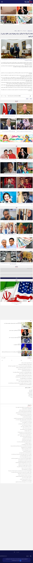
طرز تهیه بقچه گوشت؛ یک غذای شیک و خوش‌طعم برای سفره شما (24, 414)
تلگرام (28, 556)
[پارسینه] (28, 2)
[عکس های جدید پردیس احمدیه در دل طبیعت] (8, 197)
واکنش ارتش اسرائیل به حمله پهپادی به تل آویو (25, 116)
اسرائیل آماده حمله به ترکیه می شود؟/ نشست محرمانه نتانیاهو (24, 473)
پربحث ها (2, 357)
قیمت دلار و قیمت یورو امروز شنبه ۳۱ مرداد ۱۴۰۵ (24, 24)
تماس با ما (17, 552)
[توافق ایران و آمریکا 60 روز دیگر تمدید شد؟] (16, 292)
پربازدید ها (29, 357)
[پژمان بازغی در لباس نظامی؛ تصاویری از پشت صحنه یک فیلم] (8, 182)
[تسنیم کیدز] (16, 139)
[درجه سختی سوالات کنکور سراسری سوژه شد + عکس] (26, 339)
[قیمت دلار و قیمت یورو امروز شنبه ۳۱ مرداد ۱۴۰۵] (24, 20)
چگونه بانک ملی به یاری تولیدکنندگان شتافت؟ (26, 469)
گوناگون (31, 4)
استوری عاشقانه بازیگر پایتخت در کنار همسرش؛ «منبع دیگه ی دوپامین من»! (25, 235)
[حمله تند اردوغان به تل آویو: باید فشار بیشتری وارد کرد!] (8, 108)
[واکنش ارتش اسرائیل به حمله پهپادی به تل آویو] (25, 108)
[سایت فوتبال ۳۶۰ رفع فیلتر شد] (26, 346)
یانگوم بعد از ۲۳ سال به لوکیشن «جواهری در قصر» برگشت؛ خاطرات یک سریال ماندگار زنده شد (25, 175)
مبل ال (31, 397)
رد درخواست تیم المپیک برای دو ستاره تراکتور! (26, 448)
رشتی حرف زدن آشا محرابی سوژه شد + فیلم (26, 425)
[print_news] (5, 95)
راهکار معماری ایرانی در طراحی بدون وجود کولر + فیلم (25, 429)
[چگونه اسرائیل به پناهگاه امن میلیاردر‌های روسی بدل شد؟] (8, 124)
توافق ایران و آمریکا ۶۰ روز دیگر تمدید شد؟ (16, 302)
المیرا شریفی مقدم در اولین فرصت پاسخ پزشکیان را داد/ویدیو (24, 367)
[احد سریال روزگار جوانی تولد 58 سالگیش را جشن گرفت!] (8, 228)
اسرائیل (31, 98)
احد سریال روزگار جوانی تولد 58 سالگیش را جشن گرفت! (25, 369)
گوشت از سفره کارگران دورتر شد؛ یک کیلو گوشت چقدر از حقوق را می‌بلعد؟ (23, 407)
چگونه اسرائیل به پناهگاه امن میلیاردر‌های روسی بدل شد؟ (8, 131)
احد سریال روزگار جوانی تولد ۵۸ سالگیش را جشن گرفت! (9, 234)
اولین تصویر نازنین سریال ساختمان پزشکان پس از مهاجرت (25, 410)
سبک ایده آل (30, 391)
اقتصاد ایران (30, 390)
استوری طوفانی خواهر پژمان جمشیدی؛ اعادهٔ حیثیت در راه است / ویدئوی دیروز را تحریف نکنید (24, 190)
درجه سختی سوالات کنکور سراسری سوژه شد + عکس (15, 337)
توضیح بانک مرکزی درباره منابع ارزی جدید (27, 437)
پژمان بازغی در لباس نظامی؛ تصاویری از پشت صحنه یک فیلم (9, 189)
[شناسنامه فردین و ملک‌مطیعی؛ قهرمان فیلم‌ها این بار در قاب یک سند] (8, 153)
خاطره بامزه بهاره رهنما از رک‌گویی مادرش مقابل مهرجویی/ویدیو (24, 461)
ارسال (16, 278)
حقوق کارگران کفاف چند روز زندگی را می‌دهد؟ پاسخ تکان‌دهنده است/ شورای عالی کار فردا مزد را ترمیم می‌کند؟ (19, 470)
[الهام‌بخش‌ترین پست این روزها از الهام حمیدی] (25, 214)
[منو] (2, 2)
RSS (14, 552)
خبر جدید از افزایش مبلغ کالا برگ (28, 430)
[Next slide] (31, 290)
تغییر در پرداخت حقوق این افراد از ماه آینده (26, 450)
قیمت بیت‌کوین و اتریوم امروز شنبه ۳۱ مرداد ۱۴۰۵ (26, 415)
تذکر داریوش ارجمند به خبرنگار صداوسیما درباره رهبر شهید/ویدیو (24, 376)
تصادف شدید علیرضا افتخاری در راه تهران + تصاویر (26, 159)
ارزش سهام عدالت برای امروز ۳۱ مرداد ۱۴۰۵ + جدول (25, 421)
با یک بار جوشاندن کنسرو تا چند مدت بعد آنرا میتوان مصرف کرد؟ (24, 432)
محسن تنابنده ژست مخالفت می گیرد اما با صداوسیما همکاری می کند (24, 204)
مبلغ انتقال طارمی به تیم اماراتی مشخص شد (26, 408)
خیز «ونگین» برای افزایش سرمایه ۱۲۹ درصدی (26, 477)
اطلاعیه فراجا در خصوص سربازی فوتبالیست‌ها (26, 444)
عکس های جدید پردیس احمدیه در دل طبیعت (10, 203)
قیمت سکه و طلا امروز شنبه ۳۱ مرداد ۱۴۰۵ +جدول (8, 24)
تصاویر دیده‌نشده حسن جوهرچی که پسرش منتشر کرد (25, 364)
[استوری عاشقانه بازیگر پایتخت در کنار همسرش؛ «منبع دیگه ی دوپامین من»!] (25, 228)
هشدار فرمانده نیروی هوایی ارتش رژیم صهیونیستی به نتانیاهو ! (24, 131)
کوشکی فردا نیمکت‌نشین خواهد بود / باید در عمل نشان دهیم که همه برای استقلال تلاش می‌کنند (11, 352)
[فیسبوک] (4, 95)
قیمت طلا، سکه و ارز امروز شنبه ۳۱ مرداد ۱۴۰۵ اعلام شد (25, 433)
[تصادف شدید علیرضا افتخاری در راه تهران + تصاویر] (24, 10)
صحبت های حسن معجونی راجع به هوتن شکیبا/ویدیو (25, 479)
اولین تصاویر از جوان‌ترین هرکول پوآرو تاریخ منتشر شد (9, 174)
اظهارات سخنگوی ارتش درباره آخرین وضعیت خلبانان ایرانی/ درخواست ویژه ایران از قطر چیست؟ (21, 472)
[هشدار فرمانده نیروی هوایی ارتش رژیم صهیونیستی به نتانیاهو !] (25, 124)
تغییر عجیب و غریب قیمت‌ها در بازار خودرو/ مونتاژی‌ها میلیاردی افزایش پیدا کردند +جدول (8, 264)
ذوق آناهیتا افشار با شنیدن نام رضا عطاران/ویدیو (26, 384)
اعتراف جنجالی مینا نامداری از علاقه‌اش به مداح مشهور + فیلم (24, 375)
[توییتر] (1, 95)
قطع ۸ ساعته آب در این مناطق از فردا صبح (26, 422)
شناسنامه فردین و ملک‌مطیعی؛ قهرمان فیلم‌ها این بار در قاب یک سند (8, 160)
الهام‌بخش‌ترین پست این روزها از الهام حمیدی (26, 378)
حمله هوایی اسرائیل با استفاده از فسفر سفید (26, 440)
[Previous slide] (1, 290)
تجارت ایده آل (30, 394)
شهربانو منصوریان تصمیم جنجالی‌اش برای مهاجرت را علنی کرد (25, 411)
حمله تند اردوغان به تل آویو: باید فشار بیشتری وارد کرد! (8, 116)
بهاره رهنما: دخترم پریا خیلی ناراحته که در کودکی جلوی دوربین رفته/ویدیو (23, 476)
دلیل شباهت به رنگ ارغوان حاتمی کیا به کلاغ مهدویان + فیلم (24, 459)
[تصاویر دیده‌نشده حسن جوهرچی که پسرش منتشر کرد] (8, 214)
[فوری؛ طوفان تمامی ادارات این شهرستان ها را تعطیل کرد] (8, 10)
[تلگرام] (2, 95)
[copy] (30, 96)
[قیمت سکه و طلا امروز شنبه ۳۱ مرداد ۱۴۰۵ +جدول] (8, 20)
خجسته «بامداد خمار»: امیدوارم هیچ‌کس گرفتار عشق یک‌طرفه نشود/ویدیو (23, 462)
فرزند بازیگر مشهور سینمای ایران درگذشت (11, 249)
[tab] (17, 304)
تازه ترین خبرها (30, 395)
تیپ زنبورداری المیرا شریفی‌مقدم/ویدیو (27, 370)
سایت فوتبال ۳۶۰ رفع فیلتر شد (17, 344)
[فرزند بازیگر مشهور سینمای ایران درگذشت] (8, 242)
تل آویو (27, 98)
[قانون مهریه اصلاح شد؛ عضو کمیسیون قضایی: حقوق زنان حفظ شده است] (26, 325)
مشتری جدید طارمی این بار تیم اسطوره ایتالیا (26, 439)
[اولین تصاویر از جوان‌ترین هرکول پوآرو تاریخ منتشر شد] (8, 167)
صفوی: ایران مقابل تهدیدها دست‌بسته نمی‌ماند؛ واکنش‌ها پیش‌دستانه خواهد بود (22, 418)
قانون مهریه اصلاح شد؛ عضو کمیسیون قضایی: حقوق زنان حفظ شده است (12, 323)
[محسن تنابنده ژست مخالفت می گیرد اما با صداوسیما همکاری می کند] (25, 197)
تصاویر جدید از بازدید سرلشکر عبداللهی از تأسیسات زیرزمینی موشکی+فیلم (23, 412)
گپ (31, 556)
